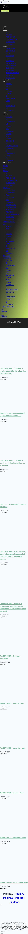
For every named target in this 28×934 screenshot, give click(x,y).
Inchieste (10, 75)
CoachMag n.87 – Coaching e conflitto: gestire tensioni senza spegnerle (12, 463)
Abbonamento (7, 79)
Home (4, 26)
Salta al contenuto (4, 2)
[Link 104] (14, 862)
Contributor (11, 39)
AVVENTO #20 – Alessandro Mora (13, 838)
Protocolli (11, 65)
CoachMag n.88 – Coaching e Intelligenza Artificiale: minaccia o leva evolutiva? (13, 371)
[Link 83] (14, 531)
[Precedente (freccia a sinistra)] (0, 933)
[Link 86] (14, 583)
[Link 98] (14, 772)
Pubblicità (10, 42)
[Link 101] (14, 817)
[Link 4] (7, 23)
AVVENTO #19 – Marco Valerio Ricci (14, 882)
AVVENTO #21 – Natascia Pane (12, 793)
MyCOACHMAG (7, 162)
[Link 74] (14, 395)
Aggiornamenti (12, 73)
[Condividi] (3, 931)
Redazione (10, 37)
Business (10, 68)
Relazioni (10, 70)
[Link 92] (14, 682)
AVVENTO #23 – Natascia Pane (12, 703)
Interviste (10, 78)
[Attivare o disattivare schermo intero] (2, 931)
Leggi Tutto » (3, 379)
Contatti (9, 44)
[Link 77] (14, 440)
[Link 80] (14, 486)
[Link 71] (14, 348)
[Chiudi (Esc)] (4, 931)
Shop (4, 81)
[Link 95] (14, 727)
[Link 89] (14, 635)
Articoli (5, 46)
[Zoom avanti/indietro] (0, 931)
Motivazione (11, 63)
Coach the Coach (8, 136)
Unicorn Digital (20, 929)
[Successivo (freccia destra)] (2, 933)
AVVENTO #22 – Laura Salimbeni (12, 748)
